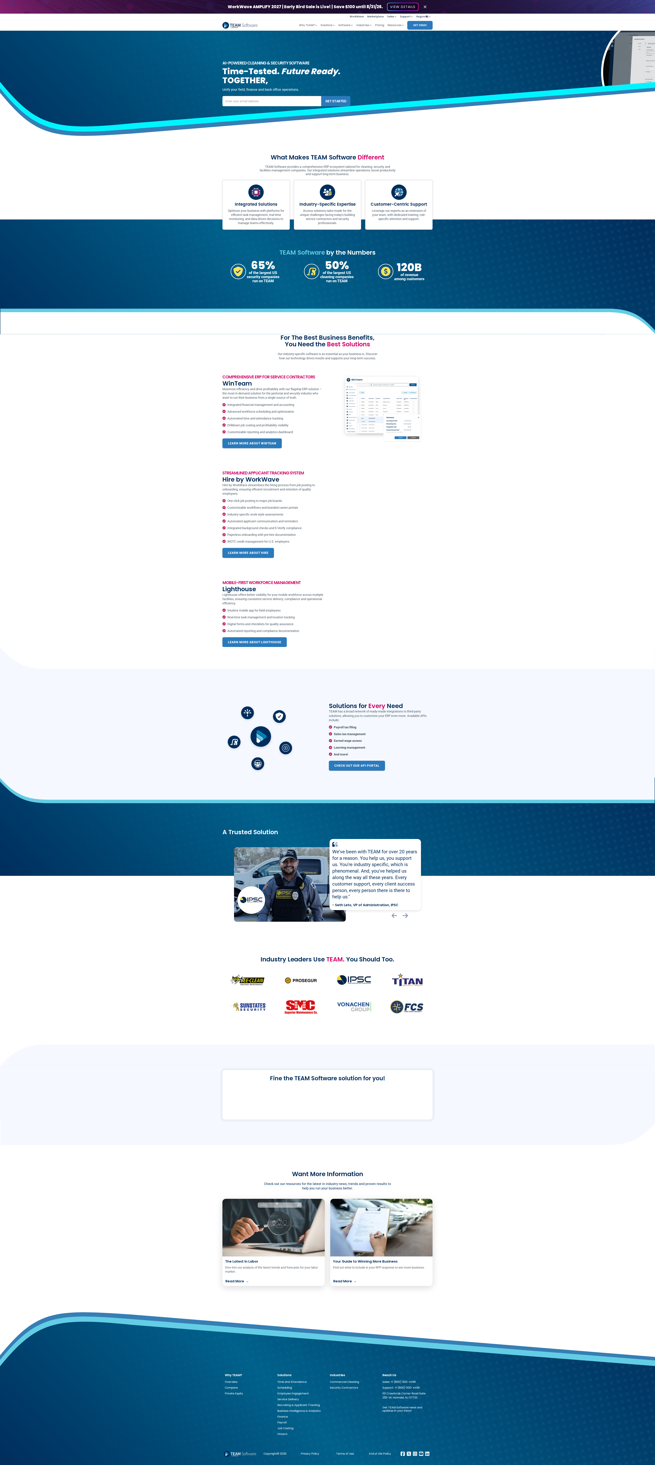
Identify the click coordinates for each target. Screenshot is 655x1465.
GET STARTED (335, 101)
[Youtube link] (421, 1453)
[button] (391, 17)
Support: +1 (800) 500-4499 (401, 1388)
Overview (231, 1382)
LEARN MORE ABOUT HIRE (248, 553)
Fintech (282, 1434)
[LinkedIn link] (427, 1453)
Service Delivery (288, 1399)
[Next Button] (405, 915)
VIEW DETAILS (403, 6)
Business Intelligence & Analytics (299, 1411)
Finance (282, 1417)
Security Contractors (344, 1388)
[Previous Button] (394, 915)
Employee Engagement (293, 1393)
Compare (231, 1388)
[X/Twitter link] (408, 1453)
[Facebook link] (402, 1453)
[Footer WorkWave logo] (240, 1454)
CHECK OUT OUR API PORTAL (357, 765)
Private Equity (234, 1393)
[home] (239, 25)
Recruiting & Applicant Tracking (298, 1405)
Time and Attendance (292, 1382)
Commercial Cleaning (344, 1382)
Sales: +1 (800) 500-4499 (399, 1382)
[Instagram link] (415, 1453)
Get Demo (420, 25)
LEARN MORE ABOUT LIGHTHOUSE (254, 642)
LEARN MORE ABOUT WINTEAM (252, 443)
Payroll (282, 1422)
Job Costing (285, 1428)
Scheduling (284, 1388)
